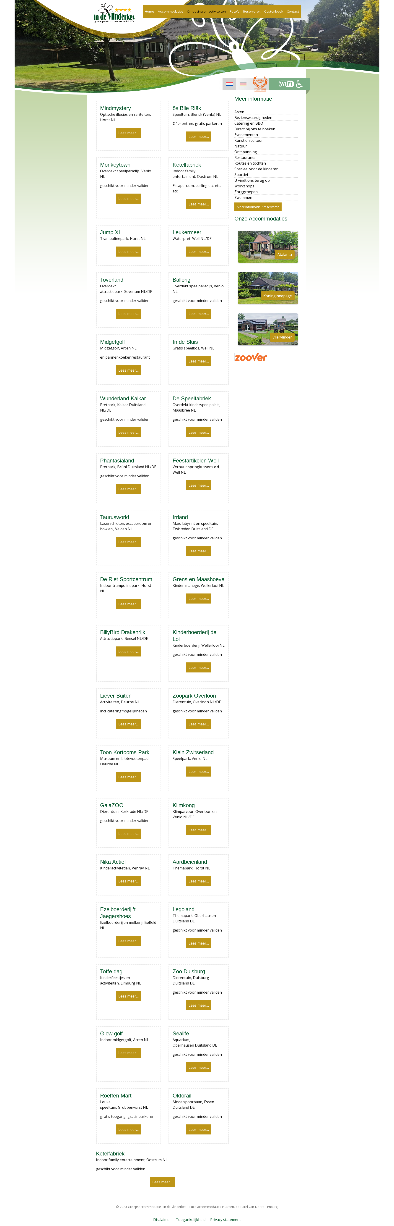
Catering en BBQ (248, 123)
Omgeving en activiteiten (206, 11)
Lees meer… (128, 132)
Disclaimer (162, 1219)
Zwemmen (243, 197)
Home (149, 11)
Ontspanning (245, 151)
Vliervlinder (282, 337)
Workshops (244, 186)
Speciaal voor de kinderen (256, 168)
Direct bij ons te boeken (254, 128)
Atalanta (284, 254)
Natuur (240, 146)
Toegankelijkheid (190, 1219)
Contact (293, 11)
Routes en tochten (250, 163)
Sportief (241, 174)
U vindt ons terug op (252, 180)
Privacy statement (225, 1219)
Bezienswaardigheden (253, 117)
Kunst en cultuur (248, 140)
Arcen (239, 111)
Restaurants (244, 157)
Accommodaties (170, 11)
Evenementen (246, 134)
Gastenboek (273, 11)
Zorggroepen (246, 191)
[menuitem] (229, 84)
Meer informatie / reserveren (258, 207)
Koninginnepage (277, 295)
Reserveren (252, 11)
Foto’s (234, 11)
